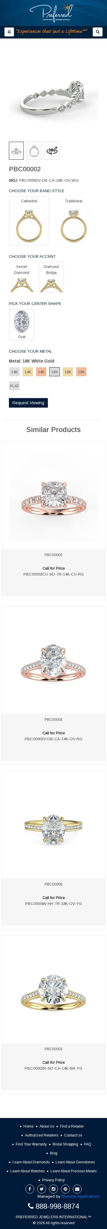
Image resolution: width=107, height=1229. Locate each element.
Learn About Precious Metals (74, 1171)
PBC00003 (53, 555)
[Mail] (77, 1189)
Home (28, 1126)
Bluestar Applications (81, 1196)
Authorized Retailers (41, 1135)
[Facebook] (29, 1189)
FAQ (87, 1144)
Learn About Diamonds (31, 1162)
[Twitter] (41, 1189)
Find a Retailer (72, 1126)
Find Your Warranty (31, 1144)
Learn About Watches (27, 1171)
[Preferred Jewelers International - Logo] (52, 13)
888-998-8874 (57, 1206)
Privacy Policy (53, 1180)
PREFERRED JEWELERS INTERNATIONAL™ (53, 1217)
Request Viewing (28, 402)
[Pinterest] (65, 1189)
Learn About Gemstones (75, 1162)
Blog (53, 1153)
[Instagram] (53, 1189)
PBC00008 (53, 884)
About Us (47, 1126)
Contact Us (73, 1135)
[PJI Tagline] (52, 32)
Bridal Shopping (65, 1144)
